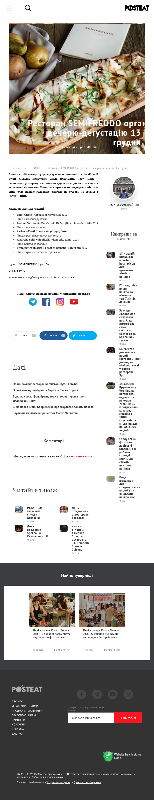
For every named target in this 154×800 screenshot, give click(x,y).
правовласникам (24, 715)
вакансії (17, 733)
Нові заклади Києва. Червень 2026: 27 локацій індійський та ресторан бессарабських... (102, 634)
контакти (18, 724)
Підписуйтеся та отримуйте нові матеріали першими (86, 708)
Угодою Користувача (58, 782)
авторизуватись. (81, 456)
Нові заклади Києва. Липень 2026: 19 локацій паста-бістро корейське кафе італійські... (52, 634)
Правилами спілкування (87, 782)
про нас (17, 701)
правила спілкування (27, 710)
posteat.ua (77, 293)
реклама (18, 729)
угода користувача (25, 706)
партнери (18, 719)
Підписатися (128, 718)
